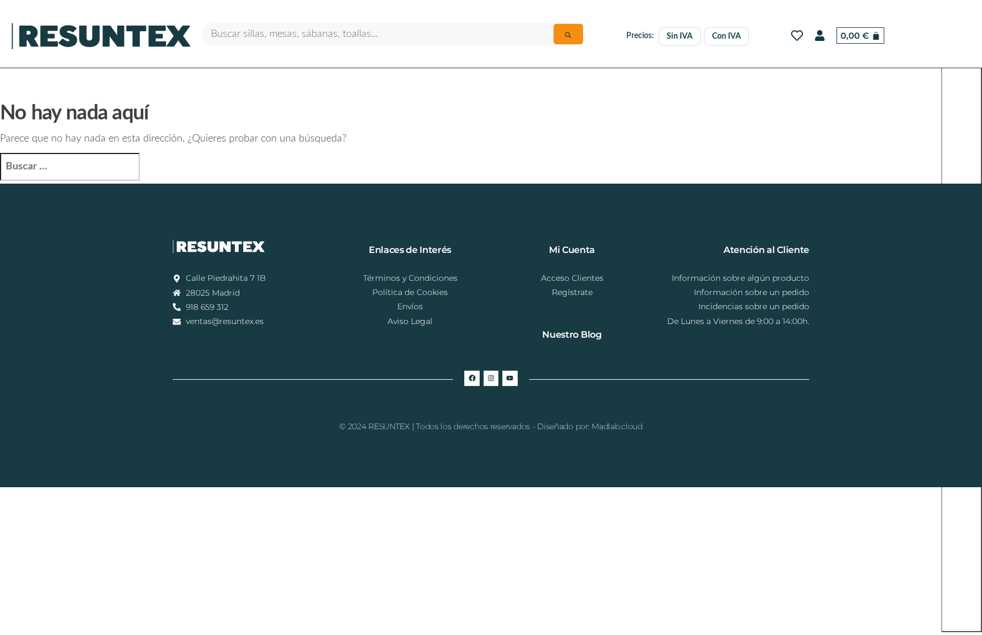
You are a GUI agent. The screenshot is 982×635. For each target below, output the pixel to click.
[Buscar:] (70, 167)
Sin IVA (680, 36)
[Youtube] (509, 378)
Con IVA (726, 36)
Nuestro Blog (571, 334)
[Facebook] (471, 378)
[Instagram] (491, 378)
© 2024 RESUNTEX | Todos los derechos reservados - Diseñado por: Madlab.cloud (491, 426)
